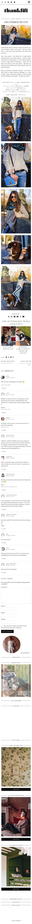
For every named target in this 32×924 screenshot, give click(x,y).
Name (3, 606)
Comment (4, 587)
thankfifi (18, 920)
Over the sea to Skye (25, 363)
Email (3, 612)
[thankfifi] (16, 8)
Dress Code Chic (5, 409)
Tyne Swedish (10, 474)
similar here (13, 82)
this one (17, 91)
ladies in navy (5, 427)
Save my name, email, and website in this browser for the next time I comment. (14, 626)
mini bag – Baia (6, 91)
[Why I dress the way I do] (8, 336)
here (16, 84)
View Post (16, 681)
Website (3, 619)
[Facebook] (11, 2)
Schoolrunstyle (11, 495)
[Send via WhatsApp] (13, 357)
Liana (7, 393)
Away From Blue (5, 385)
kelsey (8, 417)
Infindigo (23, 95)
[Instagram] (5, 2)
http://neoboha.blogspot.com (9, 486)
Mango (13, 89)
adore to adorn (11, 514)
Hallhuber (23, 89)
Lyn (7, 534)
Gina (7, 547)
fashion (18, 18)
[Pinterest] (8, 2)
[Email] (14, 2)
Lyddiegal (9, 456)
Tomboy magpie (8, 362)
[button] (29, 2)
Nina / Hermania (11, 563)
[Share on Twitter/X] (9, 357)
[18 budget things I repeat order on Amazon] (23, 336)
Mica (7, 376)
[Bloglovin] (20, 316)
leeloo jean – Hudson (9, 86)
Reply (4, 388)
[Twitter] (2, 2)
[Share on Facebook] (6, 357)
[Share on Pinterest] (11, 357)
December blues (16, 22)
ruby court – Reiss (11, 88)
